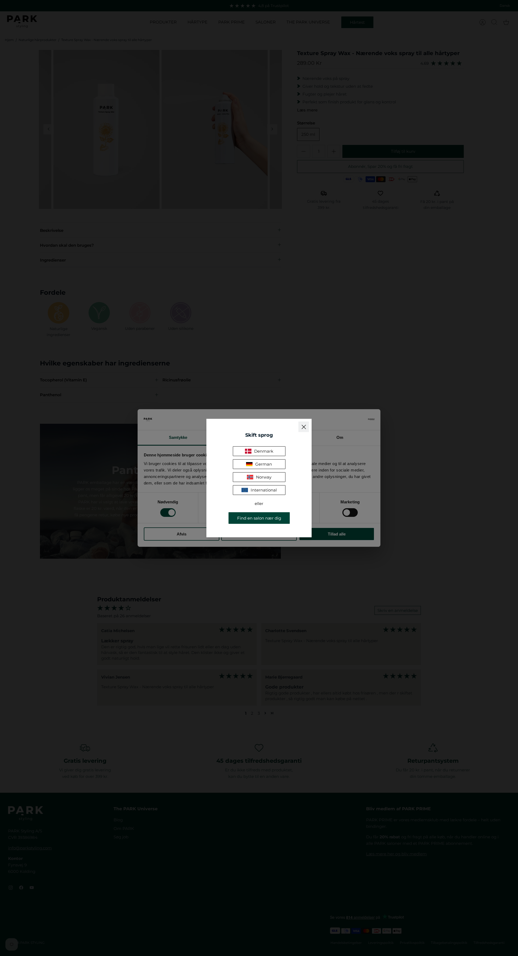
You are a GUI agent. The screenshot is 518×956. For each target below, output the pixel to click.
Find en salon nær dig (259, 517)
